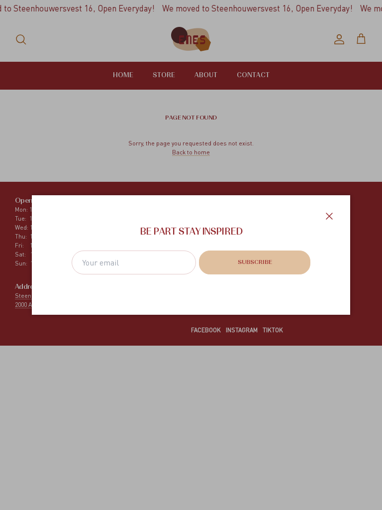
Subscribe (255, 262)
